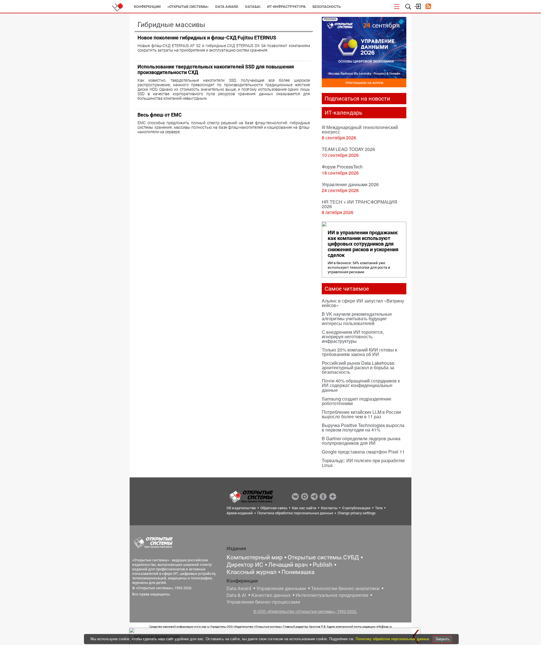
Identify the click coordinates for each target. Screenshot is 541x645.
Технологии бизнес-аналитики (345, 588)
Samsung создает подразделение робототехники (356, 400)
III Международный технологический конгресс (360, 129)
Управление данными (281, 588)
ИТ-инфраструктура (286, 7)
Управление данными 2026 (350, 184)
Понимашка (297, 572)
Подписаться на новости (357, 98)
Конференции (147, 7)
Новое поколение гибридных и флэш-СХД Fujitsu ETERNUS (207, 38)
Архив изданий (240, 513)
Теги (379, 508)
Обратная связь (273, 508)
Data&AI (252, 7)
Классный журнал (251, 572)
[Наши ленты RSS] (428, 6)
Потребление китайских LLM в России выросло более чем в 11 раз (361, 414)
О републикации (356, 508)
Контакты (329, 508)
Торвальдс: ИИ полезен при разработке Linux (363, 462)
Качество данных (271, 595)
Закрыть (442, 639)
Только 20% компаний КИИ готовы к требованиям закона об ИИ (359, 351)
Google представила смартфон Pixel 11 (363, 451)
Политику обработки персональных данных (393, 639)
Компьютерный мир (255, 557)
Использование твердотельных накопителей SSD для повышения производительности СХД (216, 69)
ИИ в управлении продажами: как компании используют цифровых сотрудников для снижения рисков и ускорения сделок (363, 244)
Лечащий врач (288, 564)
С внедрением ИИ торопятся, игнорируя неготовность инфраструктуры (353, 336)
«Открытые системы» (188, 7)
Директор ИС (245, 564)
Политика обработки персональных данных (295, 513)
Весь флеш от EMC (160, 115)
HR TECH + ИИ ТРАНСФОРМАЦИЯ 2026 (359, 204)
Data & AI (236, 595)
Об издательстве (241, 508)
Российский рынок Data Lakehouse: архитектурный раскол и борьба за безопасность (358, 367)
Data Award (239, 588)
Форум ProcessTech (342, 166)
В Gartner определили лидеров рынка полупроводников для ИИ (361, 440)
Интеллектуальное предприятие (332, 595)
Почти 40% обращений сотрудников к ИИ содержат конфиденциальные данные (361, 385)
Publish (322, 564)
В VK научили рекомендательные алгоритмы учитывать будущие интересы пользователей (357, 318)
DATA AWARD (226, 7)
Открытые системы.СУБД (323, 557)
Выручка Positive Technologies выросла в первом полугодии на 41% (363, 427)
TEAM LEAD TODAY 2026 (348, 149)
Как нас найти (304, 508)
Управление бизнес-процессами (263, 602)
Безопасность (326, 7)
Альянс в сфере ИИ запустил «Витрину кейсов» (363, 302)
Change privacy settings (357, 513)
